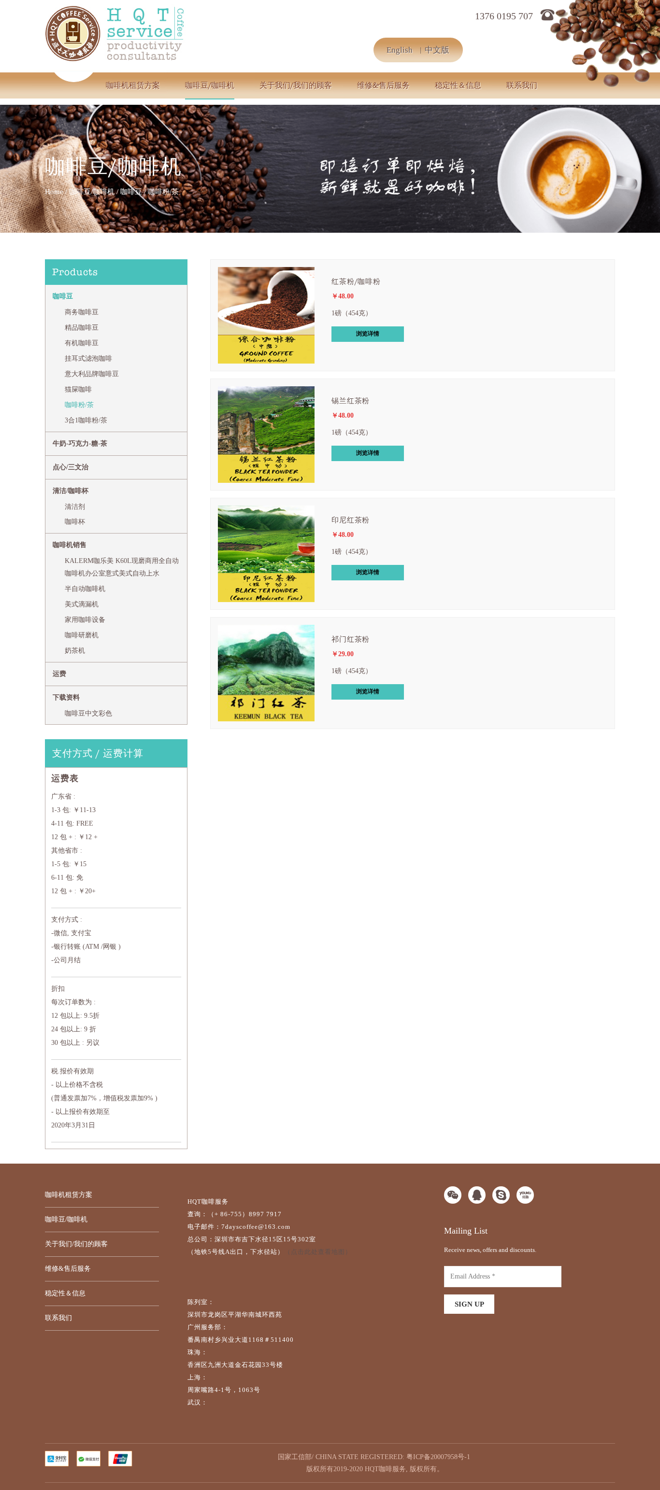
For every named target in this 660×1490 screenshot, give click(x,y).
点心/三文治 (70, 467)
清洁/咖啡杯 (70, 490)
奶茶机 (75, 650)
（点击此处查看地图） (318, 1251)
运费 (59, 673)
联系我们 (521, 85)
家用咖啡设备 (85, 619)
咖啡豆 (131, 192)
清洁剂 (75, 506)
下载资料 (66, 697)
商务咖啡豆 (82, 312)
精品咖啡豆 (82, 327)
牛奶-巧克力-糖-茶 (80, 443)
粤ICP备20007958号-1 (438, 1457)
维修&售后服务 (383, 85)
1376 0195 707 (504, 16)
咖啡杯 (75, 521)
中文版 (437, 50)
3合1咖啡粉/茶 (86, 420)
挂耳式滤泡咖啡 (88, 358)
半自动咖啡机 (85, 588)
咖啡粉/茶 (79, 404)
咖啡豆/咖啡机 (209, 85)
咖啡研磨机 (82, 635)
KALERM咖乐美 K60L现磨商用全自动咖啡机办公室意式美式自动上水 (122, 567)
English (400, 50)
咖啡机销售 (69, 544)
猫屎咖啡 (78, 389)
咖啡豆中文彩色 (88, 713)
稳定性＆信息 (458, 85)
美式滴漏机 (82, 604)
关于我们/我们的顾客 (295, 85)
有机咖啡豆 (82, 343)
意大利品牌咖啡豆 (92, 374)
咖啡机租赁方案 (133, 85)
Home (54, 192)
